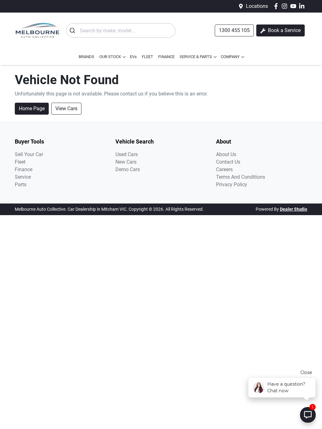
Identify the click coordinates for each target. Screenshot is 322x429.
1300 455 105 (234, 30)
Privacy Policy (231, 184)
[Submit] (73, 30)
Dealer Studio (293, 209)
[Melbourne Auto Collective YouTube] (294, 6)
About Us (226, 154)
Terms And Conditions (240, 177)
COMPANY (230, 56)
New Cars (125, 162)
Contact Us (228, 162)
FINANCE (166, 56)
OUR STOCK (110, 56)
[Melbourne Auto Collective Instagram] (285, 6)
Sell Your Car (29, 154)
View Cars (66, 108)
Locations (257, 6)
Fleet (20, 162)
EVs (133, 56)
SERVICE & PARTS (196, 56)
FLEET (147, 56)
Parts (20, 184)
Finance (23, 169)
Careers (224, 169)
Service (23, 177)
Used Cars (126, 154)
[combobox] (120, 30)
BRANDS (86, 56)
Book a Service (284, 30)
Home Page (32, 108)
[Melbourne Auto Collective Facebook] (277, 6)
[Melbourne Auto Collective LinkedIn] (303, 6)
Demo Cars (127, 169)
